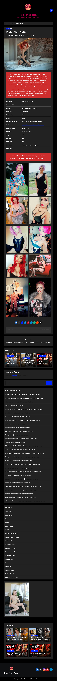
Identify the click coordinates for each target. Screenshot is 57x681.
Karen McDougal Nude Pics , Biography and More (18, 416)
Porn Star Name (23, 158)
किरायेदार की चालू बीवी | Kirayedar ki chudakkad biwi (17, 427)
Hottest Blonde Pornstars (12, 537)
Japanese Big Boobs (10, 548)
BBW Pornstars (9, 515)
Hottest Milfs (8, 541)
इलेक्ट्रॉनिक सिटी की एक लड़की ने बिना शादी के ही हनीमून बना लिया (19, 493)
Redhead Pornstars (10, 574)
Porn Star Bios (28, 15)
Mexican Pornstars (10, 559)
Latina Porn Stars (10, 555)
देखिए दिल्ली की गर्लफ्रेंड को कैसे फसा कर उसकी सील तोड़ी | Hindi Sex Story (22, 457)
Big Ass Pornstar (9, 519)
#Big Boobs (23, 35)
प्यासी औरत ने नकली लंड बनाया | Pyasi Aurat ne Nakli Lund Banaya (21, 438)
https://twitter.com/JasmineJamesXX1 (33, 125)
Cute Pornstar (9, 526)
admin (8, 35)
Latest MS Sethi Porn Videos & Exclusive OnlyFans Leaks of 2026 (22, 394)
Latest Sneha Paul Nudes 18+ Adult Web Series (17, 413)
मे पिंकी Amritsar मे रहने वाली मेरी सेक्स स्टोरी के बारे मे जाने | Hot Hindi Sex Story (23, 446)
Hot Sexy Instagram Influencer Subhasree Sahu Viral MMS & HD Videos (24, 409)
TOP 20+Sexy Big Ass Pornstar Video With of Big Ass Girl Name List (23, 471)
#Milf (32, 35)
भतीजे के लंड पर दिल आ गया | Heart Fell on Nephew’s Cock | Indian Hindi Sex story (25, 501)
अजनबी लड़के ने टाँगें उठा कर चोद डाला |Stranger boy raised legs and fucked (23, 486)
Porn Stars (9, 28)
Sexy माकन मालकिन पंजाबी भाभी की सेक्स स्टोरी (15, 442)
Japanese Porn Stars (10, 552)
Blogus (33, 679)
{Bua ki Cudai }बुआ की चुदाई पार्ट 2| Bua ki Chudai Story (19, 460)
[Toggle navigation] (5, 10)
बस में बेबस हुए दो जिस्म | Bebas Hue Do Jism (15, 424)
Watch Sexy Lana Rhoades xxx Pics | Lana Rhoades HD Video (21, 479)
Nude (6, 563)
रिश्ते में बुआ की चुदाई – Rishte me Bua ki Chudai (16, 435)
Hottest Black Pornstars (11, 533)
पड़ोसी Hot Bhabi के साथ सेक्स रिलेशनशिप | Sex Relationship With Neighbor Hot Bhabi (26, 453)
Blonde (7, 522)
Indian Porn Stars (10, 544)
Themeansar (39, 679)
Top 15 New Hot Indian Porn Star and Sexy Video (18, 475)
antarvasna (8, 511)
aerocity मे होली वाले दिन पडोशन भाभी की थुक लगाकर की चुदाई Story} (20, 497)
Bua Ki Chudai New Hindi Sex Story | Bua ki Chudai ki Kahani (21, 490)
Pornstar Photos (9, 570)
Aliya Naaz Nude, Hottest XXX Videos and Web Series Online (21, 402)
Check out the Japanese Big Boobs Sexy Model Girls (19, 468)
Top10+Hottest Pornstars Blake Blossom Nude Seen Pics (20, 449)
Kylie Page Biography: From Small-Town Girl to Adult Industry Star (23, 420)
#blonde (29, 35)
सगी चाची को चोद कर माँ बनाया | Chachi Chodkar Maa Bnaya (19, 431)
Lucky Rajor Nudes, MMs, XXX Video (14, 405)
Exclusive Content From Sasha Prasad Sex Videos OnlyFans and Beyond (24, 398)
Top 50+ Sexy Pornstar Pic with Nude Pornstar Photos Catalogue (22, 464)
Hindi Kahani (8, 530)
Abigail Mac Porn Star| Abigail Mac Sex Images (17, 482)
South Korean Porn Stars (11, 577)
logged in (14, 375)
